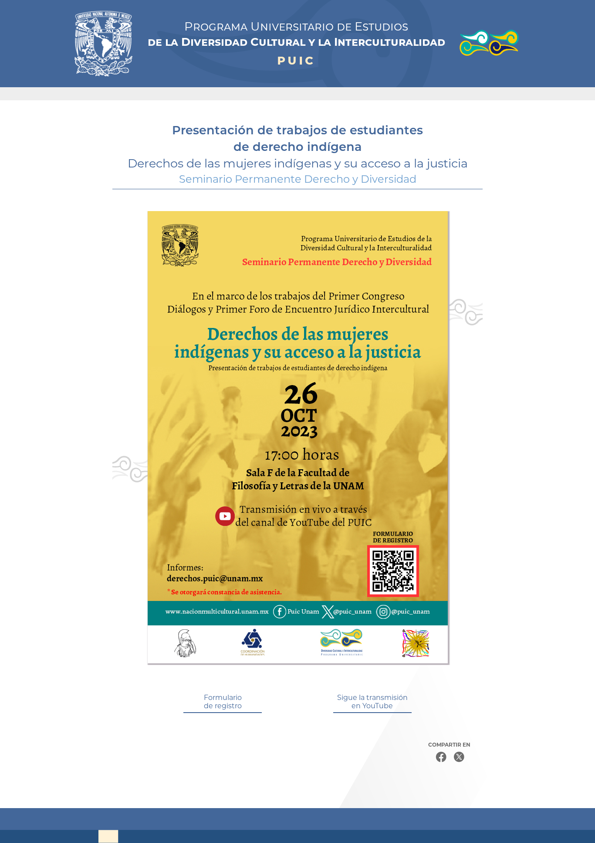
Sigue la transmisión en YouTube (372, 701)
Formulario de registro (223, 701)
